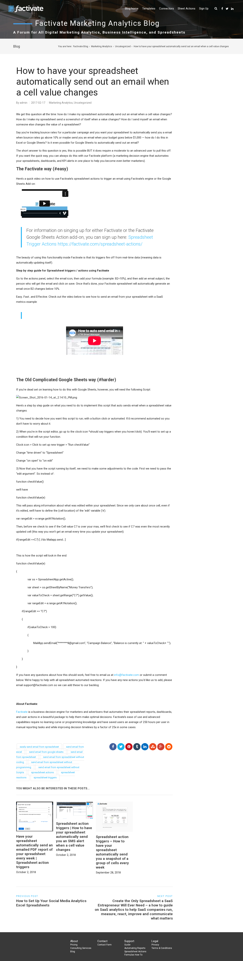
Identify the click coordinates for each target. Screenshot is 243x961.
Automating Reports (134, 948)
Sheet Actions (186, 8)
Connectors (166, 8)
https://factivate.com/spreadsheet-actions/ (100, 244)
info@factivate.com (126, 675)
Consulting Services (80, 948)
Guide (127, 944)
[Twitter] (227, 8)
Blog (72, 951)
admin (23, 102)
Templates (148, 8)
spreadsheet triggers (45, 777)
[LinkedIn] (232, 8)
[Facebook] (222, 8)
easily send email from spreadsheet (39, 746)
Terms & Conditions (161, 948)
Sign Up (203, 8)
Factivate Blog (80, 46)
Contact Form (104, 944)
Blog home (131, 8)
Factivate (22, 712)
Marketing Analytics (101, 46)
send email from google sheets (46, 751)
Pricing (73, 944)
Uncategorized (123, 46)
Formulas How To (133, 954)
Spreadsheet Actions (135, 951)
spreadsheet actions (42, 772)
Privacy (155, 944)
